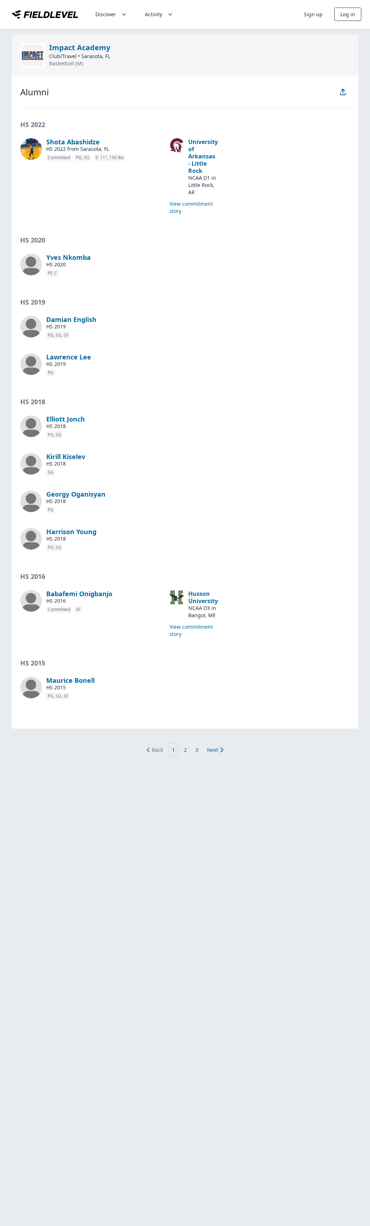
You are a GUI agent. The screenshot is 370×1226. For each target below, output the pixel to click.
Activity (153, 14)
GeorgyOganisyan (76, 494)
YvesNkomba (68, 257)
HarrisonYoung (71, 531)
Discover (105, 14)
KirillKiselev (65, 456)
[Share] (343, 92)
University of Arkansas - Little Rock (203, 156)
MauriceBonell (70, 680)
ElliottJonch (65, 419)
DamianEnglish (71, 319)
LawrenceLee (68, 357)
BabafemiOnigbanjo (79, 593)
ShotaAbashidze (73, 142)
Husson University (203, 597)
